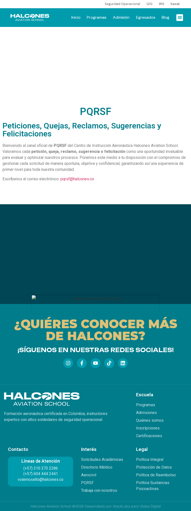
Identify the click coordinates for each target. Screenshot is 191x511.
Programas (96, 17)
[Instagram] (68, 363)
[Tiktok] (109, 363)
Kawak (175, 4)
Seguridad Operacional (122, 4)
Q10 (149, 4)
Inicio (76, 17)
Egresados (145, 17)
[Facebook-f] (82, 363)
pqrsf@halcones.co (77, 179)
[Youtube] (95, 363)
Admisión (121, 17)
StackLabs (121, 506)
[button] (179, 17)
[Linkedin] (123, 363)
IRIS (161, 4)
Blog (165, 17)
